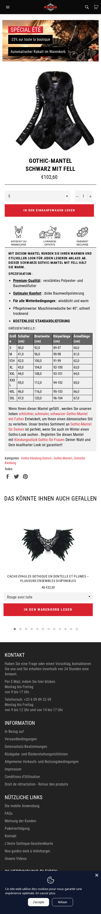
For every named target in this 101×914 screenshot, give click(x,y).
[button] (15, 629)
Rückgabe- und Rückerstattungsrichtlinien (36, 754)
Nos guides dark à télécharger (27, 851)
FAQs (8, 813)
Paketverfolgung (17, 828)
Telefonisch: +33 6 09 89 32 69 (28, 699)
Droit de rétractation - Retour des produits (36, 784)
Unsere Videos (16, 858)
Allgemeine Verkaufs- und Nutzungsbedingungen (42, 761)
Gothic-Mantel (63, 458)
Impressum (13, 769)
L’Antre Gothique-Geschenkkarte (29, 843)
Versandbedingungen (21, 739)
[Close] (96, 875)
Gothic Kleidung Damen (36, 458)
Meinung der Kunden (20, 821)
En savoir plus (45, 893)
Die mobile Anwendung (22, 806)
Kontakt (10, 836)
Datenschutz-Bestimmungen (26, 746)
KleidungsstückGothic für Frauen (39, 439)
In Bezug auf (14, 731)
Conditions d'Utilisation (22, 776)
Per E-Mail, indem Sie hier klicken (30, 681)
